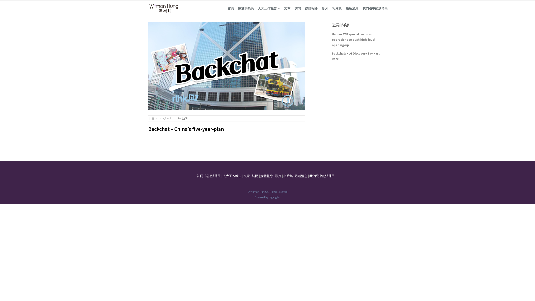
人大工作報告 (267, 8)
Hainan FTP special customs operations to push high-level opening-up (353, 39)
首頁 (231, 8)
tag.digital (274, 197)
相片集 (337, 8)
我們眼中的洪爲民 (375, 8)
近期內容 (340, 25)
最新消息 (352, 8)
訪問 (298, 8)
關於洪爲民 (246, 8)
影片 (325, 8)
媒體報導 (311, 8)
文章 (287, 8)
